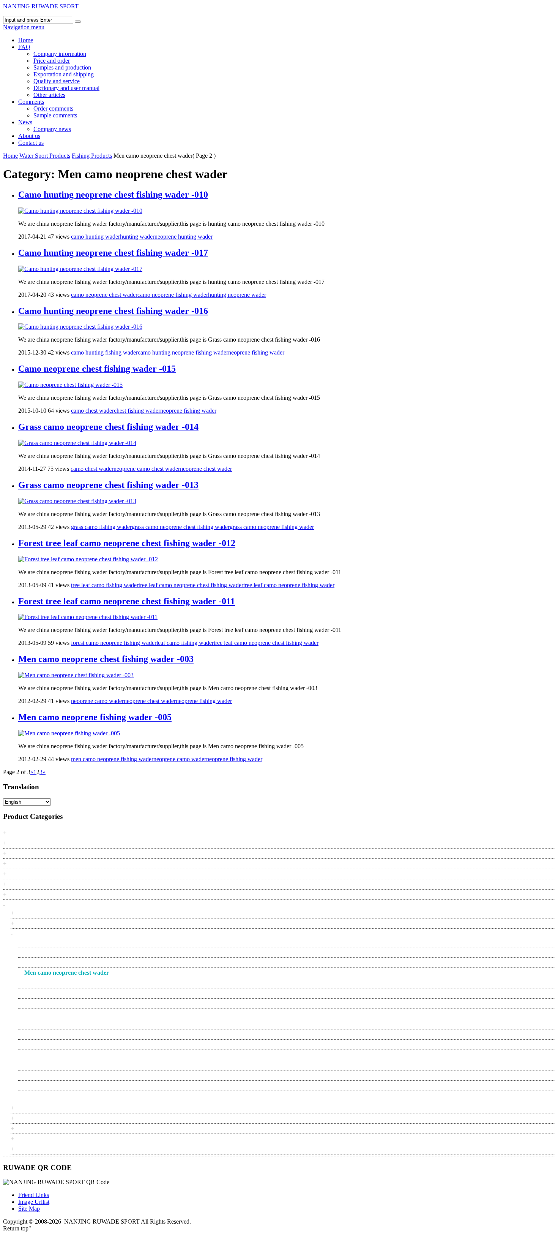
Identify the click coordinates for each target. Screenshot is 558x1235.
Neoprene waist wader (51, 1044)
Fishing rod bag (43, 962)
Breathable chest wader (52, 942)
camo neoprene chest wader (104, 294)
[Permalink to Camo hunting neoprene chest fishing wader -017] (80, 269)
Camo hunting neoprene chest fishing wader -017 (113, 253)
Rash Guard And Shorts (45, 1128)
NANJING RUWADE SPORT (41, 6)
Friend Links (33, 1195)
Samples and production (62, 67)
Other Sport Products (34, 863)
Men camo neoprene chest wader (66, 972)
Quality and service (56, 81)
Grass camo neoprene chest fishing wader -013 (108, 485)
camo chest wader (92, 410)
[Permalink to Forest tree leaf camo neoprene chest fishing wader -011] (88, 617)
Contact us (31, 142)
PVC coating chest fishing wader (63, 1075)
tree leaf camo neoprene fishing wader (288, 585)
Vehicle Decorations (33, 894)
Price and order (51, 60)
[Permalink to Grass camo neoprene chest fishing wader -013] (77, 501)
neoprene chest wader (206, 469)
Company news (52, 129)
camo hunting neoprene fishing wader (183, 352)
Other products (34, 1118)
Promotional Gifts (30, 884)
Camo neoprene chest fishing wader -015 (97, 369)
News (25, 122)
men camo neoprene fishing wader (112, 759)
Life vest (27, 1108)
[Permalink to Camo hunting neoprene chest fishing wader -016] (80, 326)
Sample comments (55, 115)
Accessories (23, 833)
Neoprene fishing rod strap (56, 993)
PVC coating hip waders (53, 1085)
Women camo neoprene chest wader (67, 1095)
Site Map (29, 1208)
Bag (14, 843)
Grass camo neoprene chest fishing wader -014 (108, 427)
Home (25, 40)
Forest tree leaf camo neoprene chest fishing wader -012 (126, 543)
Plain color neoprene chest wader (64, 1054)
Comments (31, 101)
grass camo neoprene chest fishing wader (181, 527)
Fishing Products (92, 155)
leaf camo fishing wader (185, 643)
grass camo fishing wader (101, 527)
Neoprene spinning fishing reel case (67, 1034)
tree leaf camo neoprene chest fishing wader (191, 585)
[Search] (78, 22)
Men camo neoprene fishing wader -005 (95, 717)
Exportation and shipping (63, 74)
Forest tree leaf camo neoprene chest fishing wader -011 (126, 601)
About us (29, 136)
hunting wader (137, 236)
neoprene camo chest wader (146, 469)
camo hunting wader (95, 236)
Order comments (53, 108)
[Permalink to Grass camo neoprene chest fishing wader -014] (77, 443)
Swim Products (35, 1138)
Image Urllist (33, 1202)
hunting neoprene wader (237, 294)
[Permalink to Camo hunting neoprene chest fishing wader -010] (80, 210)
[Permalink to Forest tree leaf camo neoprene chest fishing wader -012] (88, 559)
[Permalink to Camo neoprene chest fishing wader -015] (70, 385)
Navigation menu (23, 27)
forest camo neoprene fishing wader (113, 643)
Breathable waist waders (53, 952)
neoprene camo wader (97, 701)
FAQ (24, 47)
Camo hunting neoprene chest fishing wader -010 (113, 195)
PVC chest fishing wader (54, 1065)
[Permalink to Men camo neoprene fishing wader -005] (69, 733)
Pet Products (24, 874)
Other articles (49, 95)
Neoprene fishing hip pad (54, 983)
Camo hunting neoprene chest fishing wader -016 (113, 311)
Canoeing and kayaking (45, 913)
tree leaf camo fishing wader (105, 585)
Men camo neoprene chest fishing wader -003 (106, 659)
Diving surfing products (45, 923)
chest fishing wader (137, 410)
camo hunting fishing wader (104, 352)
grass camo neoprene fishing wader (272, 527)
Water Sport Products (44, 155)
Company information (59, 54)
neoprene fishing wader (256, 352)
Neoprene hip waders (50, 1013)
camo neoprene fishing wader (172, 294)
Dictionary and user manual (66, 88)
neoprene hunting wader (183, 236)
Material (19, 853)
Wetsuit (26, 1149)
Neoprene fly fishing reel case (60, 1003)
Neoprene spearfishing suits (57, 1024)
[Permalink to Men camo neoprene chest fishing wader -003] (76, 675)
